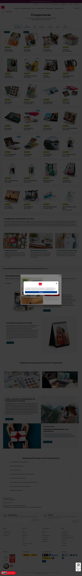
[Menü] (80, 563)
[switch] (78, 570)
